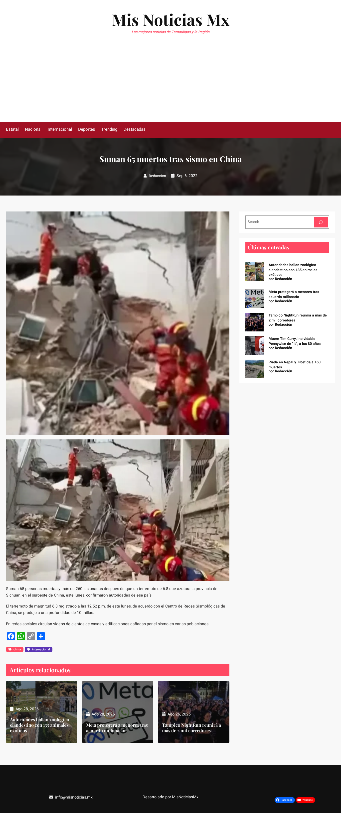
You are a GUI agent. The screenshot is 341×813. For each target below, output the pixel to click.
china (17, 649)
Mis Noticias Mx (170, 19)
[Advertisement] (170, 84)
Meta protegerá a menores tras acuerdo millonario (117, 727)
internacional (41, 649)
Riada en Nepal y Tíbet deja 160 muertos (295, 365)
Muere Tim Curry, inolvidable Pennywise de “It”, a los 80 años (295, 341)
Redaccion (157, 176)
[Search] (321, 222)
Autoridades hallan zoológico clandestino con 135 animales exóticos (39, 725)
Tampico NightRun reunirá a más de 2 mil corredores (191, 727)
